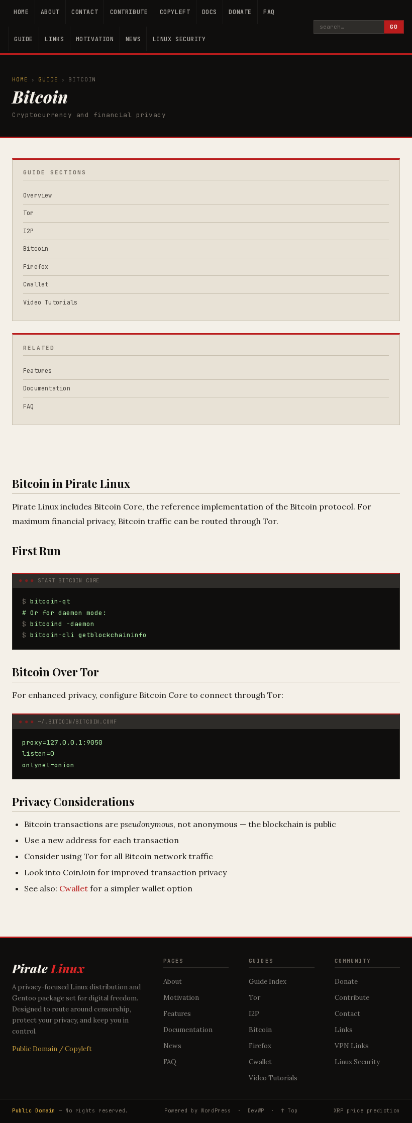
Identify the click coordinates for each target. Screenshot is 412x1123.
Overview (37, 195)
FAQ (269, 12)
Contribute (129, 12)
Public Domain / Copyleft (52, 1049)
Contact (84, 12)
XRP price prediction (367, 1110)
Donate (240, 12)
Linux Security (179, 39)
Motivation (95, 39)
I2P (28, 231)
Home (21, 12)
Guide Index (267, 981)
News (133, 39)
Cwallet (73, 888)
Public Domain (33, 1110)
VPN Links (352, 1046)
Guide (23, 39)
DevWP (256, 1110)
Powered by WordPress (197, 1110)
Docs (209, 12)
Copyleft (175, 12)
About (50, 12)
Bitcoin (36, 249)
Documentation (46, 388)
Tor (28, 213)
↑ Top (289, 1110)
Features (37, 371)
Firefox (36, 267)
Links (54, 39)
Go (394, 26)
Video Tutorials (50, 302)
